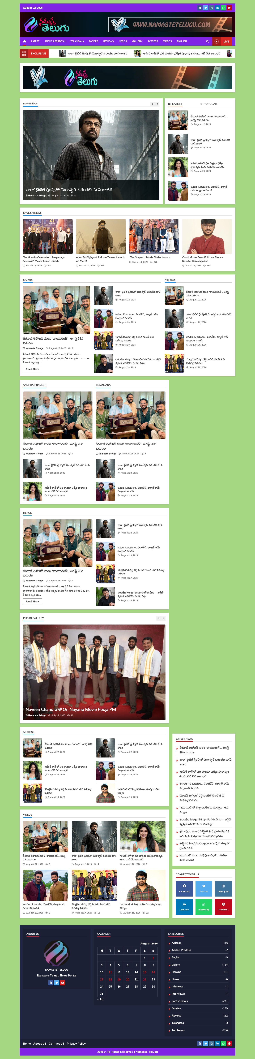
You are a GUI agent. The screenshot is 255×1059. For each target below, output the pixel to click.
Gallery (137, 41)
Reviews (108, 41)
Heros (123, 41)
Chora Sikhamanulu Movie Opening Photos (94, 672)
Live (226, 41)
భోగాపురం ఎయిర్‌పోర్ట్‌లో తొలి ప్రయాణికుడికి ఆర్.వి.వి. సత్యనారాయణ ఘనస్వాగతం (204, 833)
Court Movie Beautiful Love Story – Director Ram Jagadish (207, 236)
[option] (91, 155)
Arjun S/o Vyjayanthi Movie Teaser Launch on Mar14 (101, 236)
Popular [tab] (210, 104)
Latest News (180, 1000)
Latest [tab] (176, 104)
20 (127, 979)
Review (176, 1015)
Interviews (178, 993)
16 (153, 972)
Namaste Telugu (37, 196)
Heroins (176, 971)
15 (144, 972)
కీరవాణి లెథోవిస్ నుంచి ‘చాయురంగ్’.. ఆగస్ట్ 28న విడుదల (178, 120)
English (176, 957)
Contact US (56, 1043)
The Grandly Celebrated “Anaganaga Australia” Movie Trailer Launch (48, 236)
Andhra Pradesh (55, 41)
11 (110, 972)
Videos (167, 41)
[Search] (207, 41)
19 (119, 979)
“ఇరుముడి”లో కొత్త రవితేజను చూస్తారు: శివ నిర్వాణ (105, 793)
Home (27, 1043)
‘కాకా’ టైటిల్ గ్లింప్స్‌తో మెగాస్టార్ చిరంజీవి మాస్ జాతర (178, 144)
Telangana (77, 41)
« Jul (100, 999)
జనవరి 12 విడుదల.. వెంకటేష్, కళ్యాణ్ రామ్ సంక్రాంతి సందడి (178, 191)
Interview (177, 986)
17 (101, 979)
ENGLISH (182, 41)
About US (39, 1043)
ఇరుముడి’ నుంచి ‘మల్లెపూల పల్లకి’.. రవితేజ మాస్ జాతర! (203, 857)
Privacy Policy (76, 1043)
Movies (93, 41)
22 (144, 979)
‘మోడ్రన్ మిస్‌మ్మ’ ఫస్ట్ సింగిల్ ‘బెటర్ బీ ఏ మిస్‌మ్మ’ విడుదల (103, 340)
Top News (178, 1030)
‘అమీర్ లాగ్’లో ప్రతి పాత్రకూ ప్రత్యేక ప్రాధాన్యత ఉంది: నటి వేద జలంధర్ (132, 53)
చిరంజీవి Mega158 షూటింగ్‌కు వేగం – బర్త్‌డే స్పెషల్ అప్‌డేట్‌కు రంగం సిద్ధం (103, 363)
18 (110, 979)
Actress (153, 41)
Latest (35, 41)
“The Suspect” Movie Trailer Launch (154, 236)
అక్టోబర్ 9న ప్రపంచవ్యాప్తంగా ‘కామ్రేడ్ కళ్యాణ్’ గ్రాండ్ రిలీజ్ (205, 845)
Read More (32, 369)
